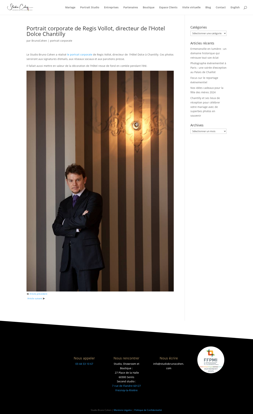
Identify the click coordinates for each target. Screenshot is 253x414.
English (235, 7)
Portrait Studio (89, 7)
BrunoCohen (39, 40)
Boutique (148, 7)
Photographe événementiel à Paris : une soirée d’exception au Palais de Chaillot (208, 67)
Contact (221, 7)
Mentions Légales (123, 410)
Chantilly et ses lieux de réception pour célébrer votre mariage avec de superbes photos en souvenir (205, 106)
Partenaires (130, 7)
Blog (208, 7)
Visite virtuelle (191, 7)
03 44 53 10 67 (84, 364)
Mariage (70, 7)
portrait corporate (61, 40)
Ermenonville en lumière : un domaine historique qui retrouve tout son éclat (208, 53)
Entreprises (111, 7)
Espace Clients (168, 7)
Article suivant (34, 298)
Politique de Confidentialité (148, 410)
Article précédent (38, 293)
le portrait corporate (79, 54)
